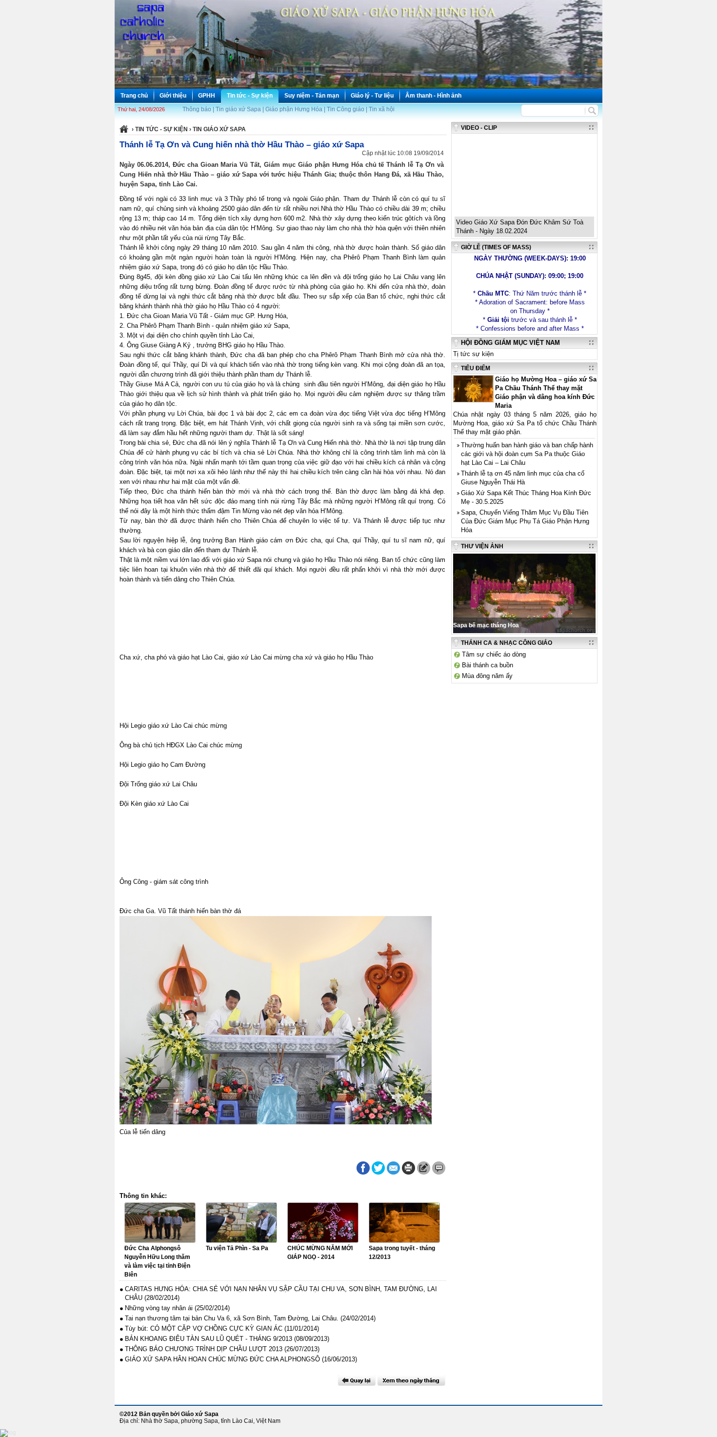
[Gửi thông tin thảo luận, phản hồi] (423, 1168)
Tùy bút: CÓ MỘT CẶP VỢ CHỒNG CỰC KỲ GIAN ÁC (203, 1328)
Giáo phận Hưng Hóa (293, 109)
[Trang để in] (408, 1172)
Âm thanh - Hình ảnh (433, 95)
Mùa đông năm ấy (487, 675)
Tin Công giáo (345, 109)
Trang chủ (134, 95)
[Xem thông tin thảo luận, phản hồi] (438, 1168)
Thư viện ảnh (482, 546)
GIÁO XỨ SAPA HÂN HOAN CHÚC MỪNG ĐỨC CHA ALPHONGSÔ (222, 1359)
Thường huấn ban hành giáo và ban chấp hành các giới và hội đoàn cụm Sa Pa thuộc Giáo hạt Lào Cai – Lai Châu (527, 453)
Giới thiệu (172, 95)
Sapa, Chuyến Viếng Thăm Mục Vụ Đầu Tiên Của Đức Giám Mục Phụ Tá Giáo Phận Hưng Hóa (525, 521)
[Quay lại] (357, 1380)
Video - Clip (479, 127)
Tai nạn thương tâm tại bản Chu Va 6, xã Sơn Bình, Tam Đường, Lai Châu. (232, 1318)
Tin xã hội (382, 109)
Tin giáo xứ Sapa (238, 109)
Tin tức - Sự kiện (250, 95)
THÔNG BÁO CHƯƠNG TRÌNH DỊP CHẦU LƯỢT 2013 (203, 1349)
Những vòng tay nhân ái (159, 1308)
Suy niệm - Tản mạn (311, 95)
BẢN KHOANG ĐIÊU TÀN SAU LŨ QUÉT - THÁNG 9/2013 (208, 1338)
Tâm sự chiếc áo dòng (494, 654)
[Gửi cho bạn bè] (393, 1168)
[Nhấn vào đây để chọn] (411, 1380)
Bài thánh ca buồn (487, 665)
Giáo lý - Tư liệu (372, 95)
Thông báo (196, 109)
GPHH (206, 95)
